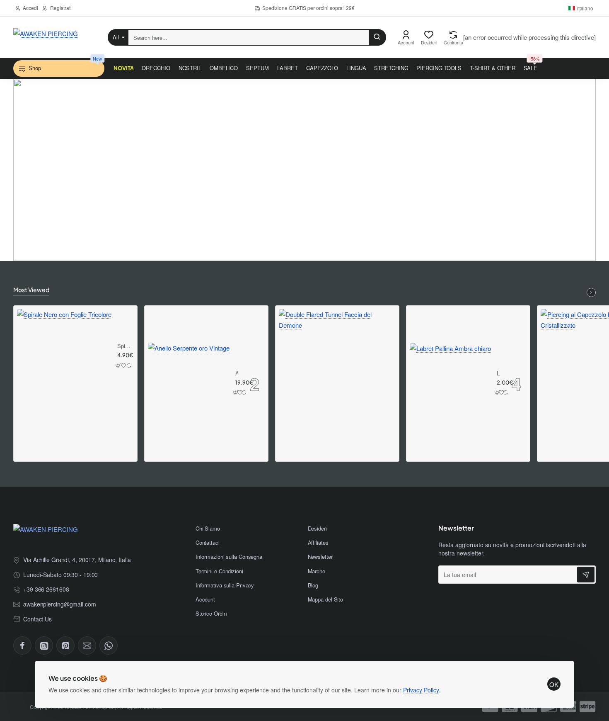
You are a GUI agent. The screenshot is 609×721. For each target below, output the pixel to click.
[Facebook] (22, 645)
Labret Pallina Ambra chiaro (498, 373)
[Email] (87, 645)
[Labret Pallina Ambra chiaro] (450, 383)
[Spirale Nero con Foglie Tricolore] (64, 356)
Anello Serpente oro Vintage (236, 373)
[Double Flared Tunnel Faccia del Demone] (337, 367)
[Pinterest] (65, 645)
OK (553, 684)
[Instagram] (44, 645)
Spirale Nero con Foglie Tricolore (124, 346)
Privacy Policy (421, 690)
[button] (118, 365)
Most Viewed (31, 289)
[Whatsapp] (108, 645)
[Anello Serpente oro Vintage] (189, 383)
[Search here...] (377, 37)
